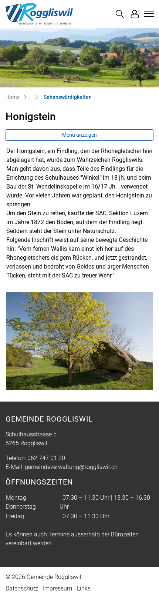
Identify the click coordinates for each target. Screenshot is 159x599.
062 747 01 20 (46, 458)
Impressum (57, 588)
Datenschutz (22, 588)
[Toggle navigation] (147, 13)
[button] (119, 14)
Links (84, 588)
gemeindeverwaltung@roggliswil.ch (71, 466)
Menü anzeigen (79, 135)
